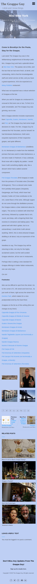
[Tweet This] (6, 410)
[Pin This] (10, 410)
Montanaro (23, 119)
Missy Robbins (7, 85)
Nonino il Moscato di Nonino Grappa (15, 345)
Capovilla (8, 119)
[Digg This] (21, 410)
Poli (6, 123)
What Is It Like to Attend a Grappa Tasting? (14, 459)
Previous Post (9, 421)
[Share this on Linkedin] (14, 410)
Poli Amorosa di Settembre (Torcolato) (15, 364)
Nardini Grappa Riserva (10, 342)
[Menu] (33, 4)
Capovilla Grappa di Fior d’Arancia (14, 312)
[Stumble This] (17, 410)
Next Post (27, 421)
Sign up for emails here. (18, 569)
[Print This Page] (28, 410)
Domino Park (6, 296)
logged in (14, 540)
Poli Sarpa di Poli (8, 349)
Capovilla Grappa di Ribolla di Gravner (15, 316)
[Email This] (24, 410)
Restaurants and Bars (20, 21)
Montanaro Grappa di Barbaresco (14, 147)
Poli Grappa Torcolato (9, 178)
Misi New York (9, 67)
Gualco (15, 119)
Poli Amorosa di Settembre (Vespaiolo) (15, 353)
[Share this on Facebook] (3, 410)
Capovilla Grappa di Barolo (11, 320)
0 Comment (31, 20)
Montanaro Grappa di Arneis (12, 327)
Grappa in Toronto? (7, 481)
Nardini (30, 119)
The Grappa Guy (13, 4)
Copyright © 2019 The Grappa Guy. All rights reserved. (18, 573)
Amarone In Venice (7, 525)
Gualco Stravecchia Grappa (12, 323)
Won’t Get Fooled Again (8, 503)
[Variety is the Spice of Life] (18, 457)
